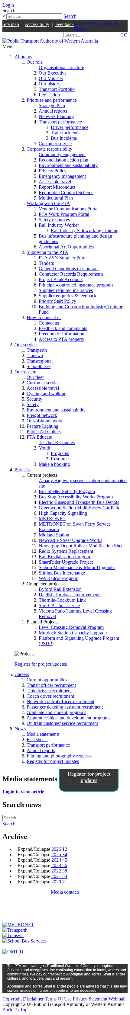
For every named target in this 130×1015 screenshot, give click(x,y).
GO (124, 34)
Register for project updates (41, 664)
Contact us (49, 322)
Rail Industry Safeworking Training (85, 230)
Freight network (42, 415)
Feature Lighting (42, 426)
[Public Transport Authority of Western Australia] (50, 40)
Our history (49, 83)
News (20, 728)
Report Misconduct (57, 187)
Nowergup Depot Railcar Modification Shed (81, 545)
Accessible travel (55, 181)
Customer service (55, 143)
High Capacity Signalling (63, 513)
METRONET (52, 518)
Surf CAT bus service (59, 605)
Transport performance (60, 121)
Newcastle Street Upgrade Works (70, 540)
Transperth (37, 350)
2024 (59, 860)
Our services (26, 344)
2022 (59, 870)
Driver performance (69, 127)
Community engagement (62, 154)
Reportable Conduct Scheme (66, 192)
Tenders (46, 263)
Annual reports (53, 111)
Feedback (64, 24)
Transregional (40, 360)
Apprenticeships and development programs (68, 717)
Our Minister (51, 78)
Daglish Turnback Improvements (70, 594)
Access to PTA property (61, 339)
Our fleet (35, 377)
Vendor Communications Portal (69, 208)
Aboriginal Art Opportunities (66, 246)
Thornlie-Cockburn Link (62, 600)
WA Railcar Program (58, 578)
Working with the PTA (48, 203)
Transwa (35, 355)
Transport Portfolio (57, 89)
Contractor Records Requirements (71, 274)
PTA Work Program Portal (64, 214)
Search (69, 16)
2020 (58, 881)
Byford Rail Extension (60, 589)
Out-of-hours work (45, 420)
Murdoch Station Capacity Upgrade (73, 632)
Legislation (49, 94)
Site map (10, 24)
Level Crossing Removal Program (71, 627)
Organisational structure (61, 67)
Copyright (12, 998)
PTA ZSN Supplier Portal (63, 257)
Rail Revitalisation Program (65, 556)
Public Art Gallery (44, 431)
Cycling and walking (47, 393)
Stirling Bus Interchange (62, 572)
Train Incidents (65, 132)
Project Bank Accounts (61, 279)
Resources (60, 458)
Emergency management (62, 176)
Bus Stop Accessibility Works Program (76, 496)
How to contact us (44, 317)
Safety (33, 404)
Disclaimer (33, 998)
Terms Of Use (58, 998)
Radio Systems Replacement (66, 551)
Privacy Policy (53, 170)
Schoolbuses (38, 366)
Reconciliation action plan (63, 159)
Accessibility (37, 24)
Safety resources (54, 219)
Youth (44, 447)
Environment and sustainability (68, 165)
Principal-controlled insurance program (76, 284)
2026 (59, 849)
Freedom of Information (61, 333)
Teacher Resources (57, 442)
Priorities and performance (52, 100)
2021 (59, 876)
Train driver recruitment (49, 690)
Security (34, 399)
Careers (22, 674)
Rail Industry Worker (59, 225)
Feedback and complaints (63, 328)
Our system (25, 371)
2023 (59, 865)
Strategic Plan (52, 105)
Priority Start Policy (57, 301)
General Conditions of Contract (69, 268)
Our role (35, 62)
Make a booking (54, 464)
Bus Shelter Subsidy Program (67, 491)
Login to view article (23, 791)
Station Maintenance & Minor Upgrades (77, 567)
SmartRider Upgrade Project (66, 562)
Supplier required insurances (66, 290)
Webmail (117, 998)
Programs (60, 453)
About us (23, 56)
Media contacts (65, 892)
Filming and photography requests (59, 755)
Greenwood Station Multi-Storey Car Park (79, 507)
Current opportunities (47, 679)
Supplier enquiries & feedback (67, 295)
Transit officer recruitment (51, 685)
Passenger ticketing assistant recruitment (65, 706)
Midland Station (54, 534)
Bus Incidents (64, 138)
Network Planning (56, 116)
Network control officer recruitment (60, 701)
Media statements (43, 734)
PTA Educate (39, 437)
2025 (59, 854)
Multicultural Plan (56, 197)
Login (8, 5)
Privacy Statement (90, 998)
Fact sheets (37, 739)
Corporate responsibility (49, 149)
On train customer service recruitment (62, 723)
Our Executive (53, 72)
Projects (22, 469)
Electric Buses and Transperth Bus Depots (79, 502)
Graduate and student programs (56, 712)
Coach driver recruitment (50, 696)
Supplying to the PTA (47, 252)
